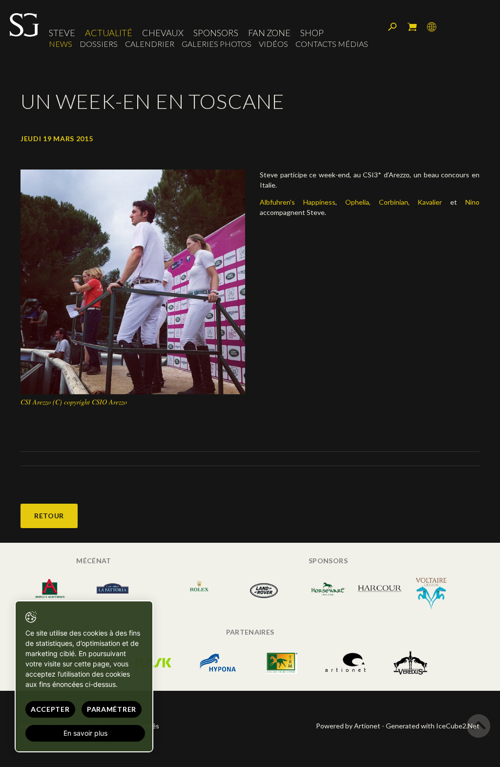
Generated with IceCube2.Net (432, 726)
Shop (312, 32)
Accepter (50, 709)
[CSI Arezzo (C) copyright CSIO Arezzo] (133, 281)
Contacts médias (331, 43)
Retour (49, 515)
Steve (62, 32)
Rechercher (392, 27)
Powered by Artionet (348, 726)
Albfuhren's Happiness (297, 202)
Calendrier (149, 43)
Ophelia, (358, 202)
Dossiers (99, 43)
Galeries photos (216, 43)
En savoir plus (85, 733)
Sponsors (215, 32)
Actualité (108, 32)
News (60, 43)
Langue (432, 27)
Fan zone (269, 32)
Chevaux (163, 32)
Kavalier (429, 202)
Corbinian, (394, 202)
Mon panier (412, 27)
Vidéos (273, 43)
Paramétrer (111, 709)
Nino (472, 202)
